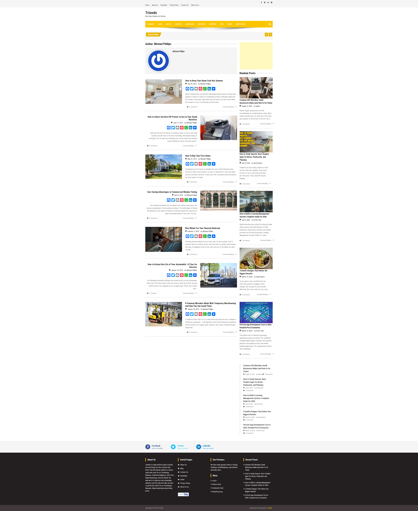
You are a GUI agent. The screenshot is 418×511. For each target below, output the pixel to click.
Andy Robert (258, 163)
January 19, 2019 (177, 270)
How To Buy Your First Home (198, 155)
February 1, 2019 (193, 231)
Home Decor (190, 24)
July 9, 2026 (246, 163)
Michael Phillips (179, 51)
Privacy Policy (174, 5)
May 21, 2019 (192, 159)
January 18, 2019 (193, 309)
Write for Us (195, 5)
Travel (229, 24)
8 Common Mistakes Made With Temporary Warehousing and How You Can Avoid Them (210, 304)
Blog (181, 468)
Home (147, 5)
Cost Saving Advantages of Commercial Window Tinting (172, 192)
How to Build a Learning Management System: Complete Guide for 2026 (256, 398)
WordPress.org (217, 492)
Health (168, 24)
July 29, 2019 (192, 84)
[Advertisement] (256, 55)
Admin (258, 106)
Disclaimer (164, 5)
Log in (214, 481)
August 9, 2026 (247, 106)
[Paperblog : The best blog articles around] (183, 496)
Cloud (160, 24)
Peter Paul (257, 220)
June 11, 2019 (178, 123)
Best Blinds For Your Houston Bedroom (202, 228)
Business (150, 24)
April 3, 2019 (178, 195)
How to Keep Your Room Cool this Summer (204, 80)
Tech (221, 24)
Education (202, 24)
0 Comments (193, 107)
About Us (155, 5)
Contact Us (185, 5)
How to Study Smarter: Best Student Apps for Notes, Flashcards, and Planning (254, 157)
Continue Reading (228, 107)
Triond (270, 508)
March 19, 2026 (247, 277)
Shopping (212, 24)
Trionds (151, 13)
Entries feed (216, 484)
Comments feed (217, 488)
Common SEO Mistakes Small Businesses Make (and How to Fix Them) (256, 368)
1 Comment (153, 293)
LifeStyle (178, 24)
